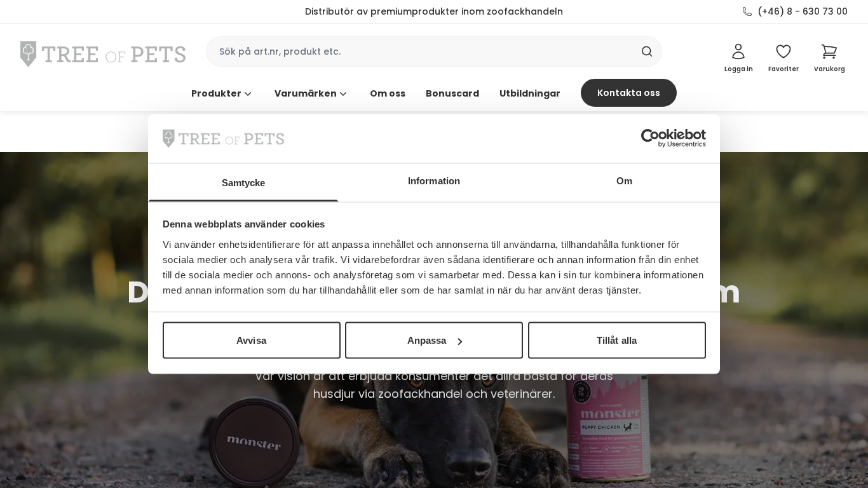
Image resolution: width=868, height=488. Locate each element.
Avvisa (251, 340)
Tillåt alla (617, 340)
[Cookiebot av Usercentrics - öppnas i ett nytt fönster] (650, 138)
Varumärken (306, 93)
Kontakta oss (628, 92)
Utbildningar (529, 93)
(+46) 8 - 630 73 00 (802, 11)
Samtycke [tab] (244, 182)
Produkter (216, 93)
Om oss (387, 93)
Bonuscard (452, 93)
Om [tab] (624, 180)
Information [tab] (434, 180)
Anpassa (427, 340)
